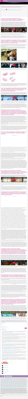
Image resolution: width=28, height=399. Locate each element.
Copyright (4, 394)
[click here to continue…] (3, 68)
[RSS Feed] (2, 373)
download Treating (24, 380)
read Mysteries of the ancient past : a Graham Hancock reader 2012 (8, 380)
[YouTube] (2, 371)
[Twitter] (2, 367)
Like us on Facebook (6, 365)
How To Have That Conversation (5, 354)
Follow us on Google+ (6, 369)
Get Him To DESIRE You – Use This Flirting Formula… (7, 351)
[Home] (2, 376)
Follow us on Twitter (6, 367)
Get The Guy (2, 5)
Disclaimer (24, 394)
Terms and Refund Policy (20, 394)
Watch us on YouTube (6, 371)
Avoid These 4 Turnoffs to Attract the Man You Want (7, 333)
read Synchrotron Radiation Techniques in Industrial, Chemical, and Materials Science (9, 382)
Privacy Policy (16, 394)
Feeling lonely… (3, 336)
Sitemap (1, 395)
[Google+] (2, 369)
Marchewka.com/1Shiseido (9, 386)
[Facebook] (2, 365)
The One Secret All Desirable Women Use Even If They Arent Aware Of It (9, 357)
